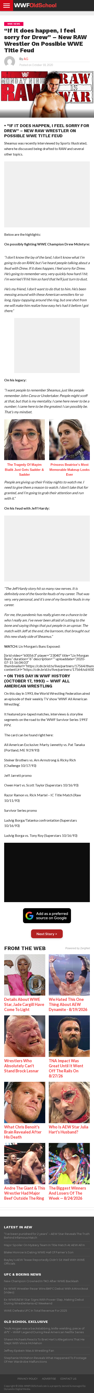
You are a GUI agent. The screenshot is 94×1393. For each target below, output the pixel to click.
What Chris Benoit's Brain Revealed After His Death (23, 1131)
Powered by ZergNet (77, 948)
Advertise (49, 1378)
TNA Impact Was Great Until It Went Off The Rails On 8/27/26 (66, 1068)
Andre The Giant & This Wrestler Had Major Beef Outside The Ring (24, 1193)
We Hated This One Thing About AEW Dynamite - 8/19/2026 (68, 1004)
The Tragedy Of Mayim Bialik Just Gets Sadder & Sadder (24, 469)
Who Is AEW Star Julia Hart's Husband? (68, 1129)
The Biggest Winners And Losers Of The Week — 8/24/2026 (67, 1193)
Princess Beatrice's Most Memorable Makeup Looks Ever (69, 469)
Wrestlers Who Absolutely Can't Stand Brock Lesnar (21, 1065)
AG (26, 59)
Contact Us (68, 1378)
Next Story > (47, 934)
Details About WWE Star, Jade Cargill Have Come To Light (24, 1004)
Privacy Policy (27, 1378)
